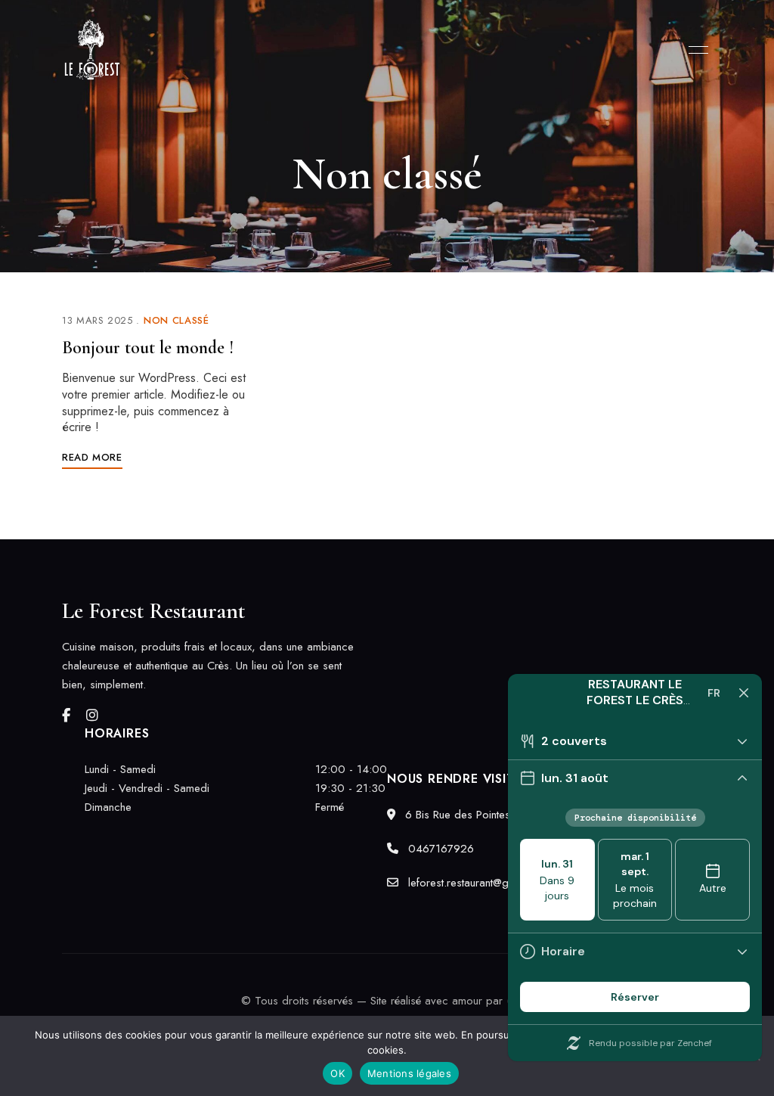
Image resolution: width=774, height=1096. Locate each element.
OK (337, 1073)
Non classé (176, 320)
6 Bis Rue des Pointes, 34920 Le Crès (497, 814)
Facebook (66, 715)
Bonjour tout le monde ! (148, 348)
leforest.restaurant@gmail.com (478, 882)
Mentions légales (409, 1073)
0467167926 (439, 848)
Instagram (92, 715)
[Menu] (695, 50)
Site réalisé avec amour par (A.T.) (451, 1000)
